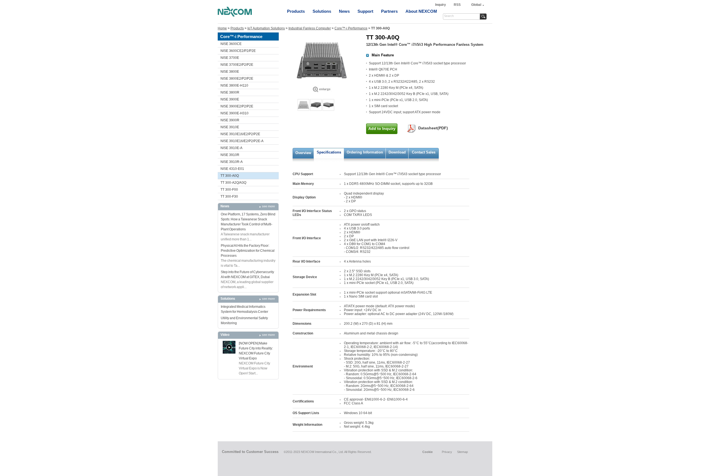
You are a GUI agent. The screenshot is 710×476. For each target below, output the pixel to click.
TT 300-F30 (229, 196)
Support (365, 11)
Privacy (447, 452)
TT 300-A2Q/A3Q (233, 183)
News (344, 11)
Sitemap (462, 452)
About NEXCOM (421, 11)
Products (296, 11)
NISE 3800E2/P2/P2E (236, 78)
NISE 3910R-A (231, 162)
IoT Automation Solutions (266, 28)
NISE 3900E (229, 99)
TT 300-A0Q (229, 176)
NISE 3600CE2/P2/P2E (238, 51)
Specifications (329, 152)
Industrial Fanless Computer (309, 28)
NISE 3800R (229, 92)
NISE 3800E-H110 (234, 85)
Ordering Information (365, 152)
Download (397, 152)
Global (476, 5)
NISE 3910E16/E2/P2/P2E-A (241, 141)
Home (222, 28)
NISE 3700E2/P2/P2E (236, 65)
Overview (303, 153)
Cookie (427, 452)
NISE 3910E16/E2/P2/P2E (240, 134)
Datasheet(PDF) (433, 128)
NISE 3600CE (231, 44)
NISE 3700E (229, 58)
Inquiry (441, 5)
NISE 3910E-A (231, 148)
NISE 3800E (229, 72)
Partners (389, 11)
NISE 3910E (229, 127)
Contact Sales (423, 152)
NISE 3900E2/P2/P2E (236, 106)
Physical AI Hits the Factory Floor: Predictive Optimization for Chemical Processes (248, 251)
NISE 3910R (229, 155)
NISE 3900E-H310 (234, 113)
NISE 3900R (229, 120)
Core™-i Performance (350, 28)
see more (268, 206)
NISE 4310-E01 (232, 169)
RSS (457, 5)
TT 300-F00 (229, 190)
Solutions (322, 11)
